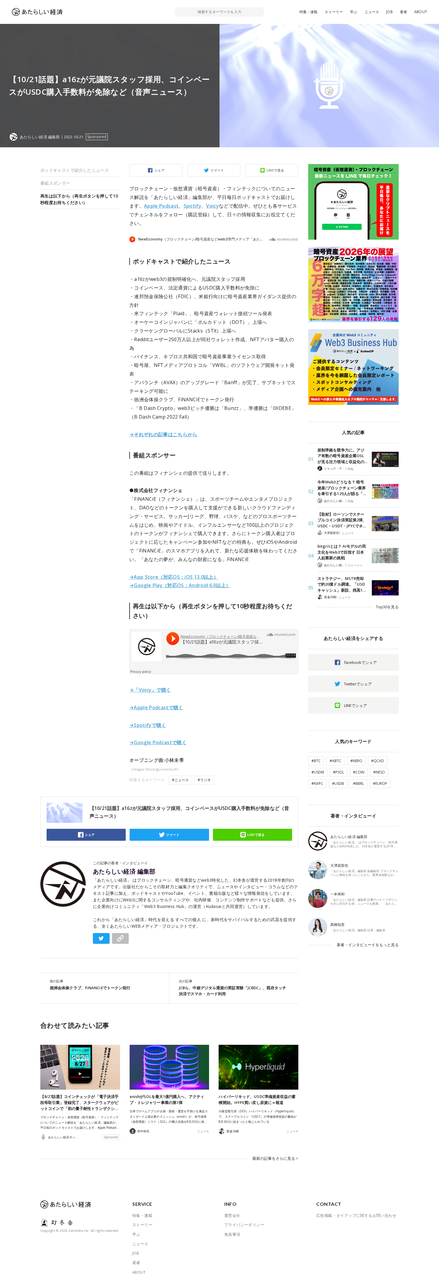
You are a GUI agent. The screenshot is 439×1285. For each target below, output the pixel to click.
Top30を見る (387, 606)
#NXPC (317, 783)
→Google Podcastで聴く (158, 742)
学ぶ (353, 11)
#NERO (356, 760)
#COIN (358, 772)
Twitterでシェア (358, 684)
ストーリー (334, 11)
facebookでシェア (360, 662)
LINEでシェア (355, 705)
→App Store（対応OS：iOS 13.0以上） (173, 577)
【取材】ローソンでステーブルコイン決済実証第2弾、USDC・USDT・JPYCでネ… (341, 520)
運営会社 (232, 1215)
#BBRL (358, 783)
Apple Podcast (161, 206)
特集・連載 (309, 11)
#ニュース (180, 779)
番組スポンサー (55, 183)
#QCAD (377, 760)
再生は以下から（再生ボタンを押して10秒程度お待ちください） (79, 199)
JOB (389, 11)
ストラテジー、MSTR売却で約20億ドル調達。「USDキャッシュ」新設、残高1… (341, 584)
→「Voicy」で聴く (150, 690)
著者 (403, 11)
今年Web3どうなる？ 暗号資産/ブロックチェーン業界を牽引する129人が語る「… (341, 487)
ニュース (372, 11)
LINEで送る (275, 170)
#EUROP (380, 783)
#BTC (316, 760)
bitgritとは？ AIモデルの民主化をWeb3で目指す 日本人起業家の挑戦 (341, 551)
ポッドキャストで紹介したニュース (74, 170)
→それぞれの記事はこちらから (163, 434)
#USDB (338, 783)
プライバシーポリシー (244, 1224)
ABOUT (420, 11)
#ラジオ (204, 779)
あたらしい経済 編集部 (124, 871)
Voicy (212, 206)
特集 (351, 468)
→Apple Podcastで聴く (156, 707)
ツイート (217, 170)
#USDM (317, 772)
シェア (159, 170)
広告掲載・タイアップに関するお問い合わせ (356, 1215)
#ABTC (335, 760)
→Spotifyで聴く (147, 725)
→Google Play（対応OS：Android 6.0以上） (180, 585)
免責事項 (232, 1234)
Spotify (192, 206)
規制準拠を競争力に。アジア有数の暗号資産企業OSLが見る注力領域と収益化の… (342, 455)
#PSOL (338, 772)
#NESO (379, 772)
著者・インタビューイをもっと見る (368, 944)
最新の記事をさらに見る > (275, 1158)
